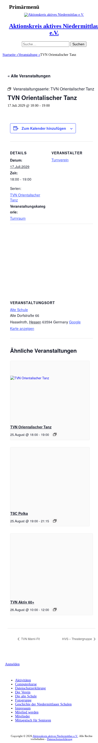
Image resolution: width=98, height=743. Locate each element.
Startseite (10, 55)
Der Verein (22, 692)
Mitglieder (22, 716)
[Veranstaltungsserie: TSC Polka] (55, 520)
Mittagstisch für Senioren (33, 720)
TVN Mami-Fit (30, 639)
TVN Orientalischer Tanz (31, 426)
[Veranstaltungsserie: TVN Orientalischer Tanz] (55, 434)
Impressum (23, 708)
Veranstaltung (29, 55)
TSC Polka (19, 513)
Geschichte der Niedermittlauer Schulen (43, 704)
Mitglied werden (26, 712)
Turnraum (18, 218)
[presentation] (49, 390)
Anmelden (12, 664)
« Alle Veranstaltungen (29, 76)
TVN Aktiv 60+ (22, 601)
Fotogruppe (23, 700)
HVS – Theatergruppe (77, 639)
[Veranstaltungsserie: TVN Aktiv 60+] (55, 609)
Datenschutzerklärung (30, 688)
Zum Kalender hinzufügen (44, 128)
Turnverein (60, 159)
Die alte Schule (26, 696)
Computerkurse (26, 684)
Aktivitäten (23, 680)
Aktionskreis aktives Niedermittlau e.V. (55, 735)
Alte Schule (19, 309)
